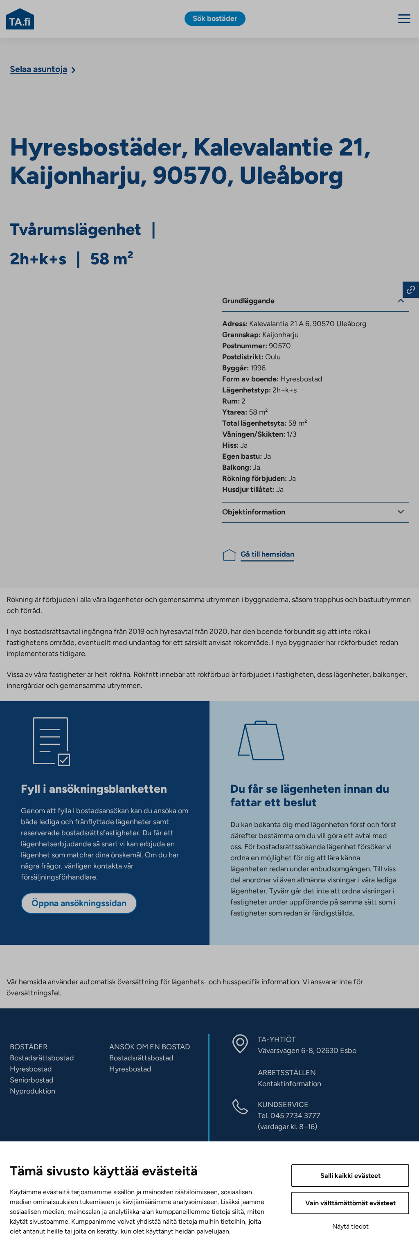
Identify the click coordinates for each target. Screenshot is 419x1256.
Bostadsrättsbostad (42, 1057)
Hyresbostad (31, 1068)
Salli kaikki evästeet (350, 1175)
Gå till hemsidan (267, 554)
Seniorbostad (32, 1080)
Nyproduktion (32, 1091)
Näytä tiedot (350, 1226)
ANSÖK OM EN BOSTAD (149, 1046)
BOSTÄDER (28, 1046)
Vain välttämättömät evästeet (350, 1203)
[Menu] (404, 18)
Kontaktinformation (289, 1083)
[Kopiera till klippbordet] (411, 290)
